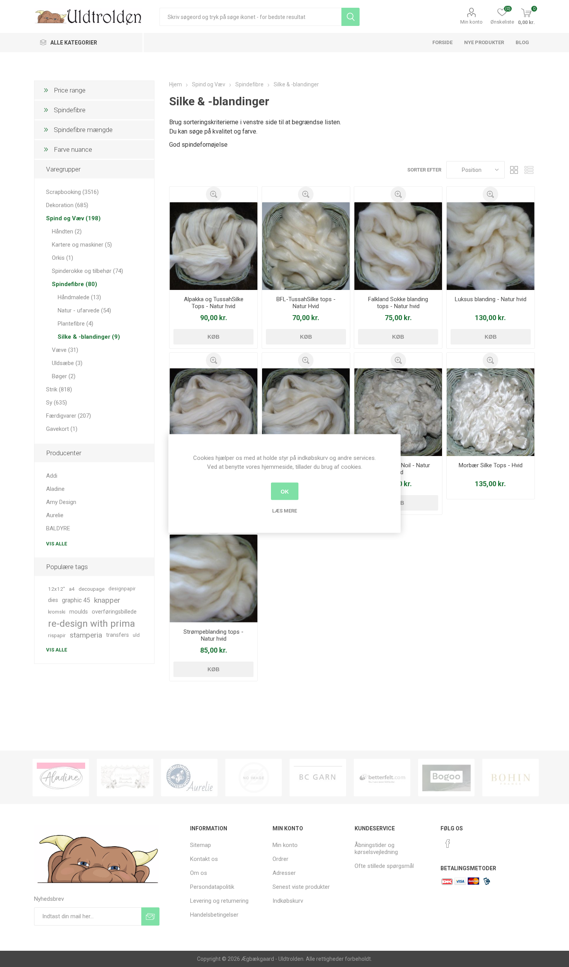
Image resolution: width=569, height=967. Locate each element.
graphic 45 (76, 600)
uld (136, 635)
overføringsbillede (114, 612)
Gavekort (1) (61, 428)
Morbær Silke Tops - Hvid (491, 465)
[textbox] (250, 17)
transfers (117, 635)
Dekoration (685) (67, 205)
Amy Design (61, 502)
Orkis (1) (62, 257)
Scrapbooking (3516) (72, 192)
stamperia (86, 635)
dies (53, 600)
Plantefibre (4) (75, 323)
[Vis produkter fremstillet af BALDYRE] (189, 777)
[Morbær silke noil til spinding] (398, 412)
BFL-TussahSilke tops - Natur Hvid (306, 303)
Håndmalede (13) (79, 297)
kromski (56, 612)
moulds (78, 612)
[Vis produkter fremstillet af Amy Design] (61, 777)
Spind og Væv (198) (73, 218)
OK (285, 491)
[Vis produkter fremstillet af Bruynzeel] (510, 777)
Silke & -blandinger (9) (89, 336)
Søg (350, 17)
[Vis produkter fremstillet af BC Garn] (253, 777)
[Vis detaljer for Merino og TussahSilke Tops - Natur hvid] (306, 412)
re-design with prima (91, 623)
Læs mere (284, 511)
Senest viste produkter (301, 886)
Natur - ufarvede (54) (84, 310)
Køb (213, 337)
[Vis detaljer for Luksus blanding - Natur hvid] (491, 246)
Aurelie (54, 515)
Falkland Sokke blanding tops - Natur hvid (398, 303)
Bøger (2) (63, 376)
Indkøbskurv (288, 900)
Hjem (175, 84)
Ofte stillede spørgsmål (384, 865)
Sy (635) (56, 402)
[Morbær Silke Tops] (491, 412)
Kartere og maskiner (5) (82, 244)
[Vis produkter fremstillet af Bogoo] (382, 777)
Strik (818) (59, 389)
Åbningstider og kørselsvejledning (376, 849)
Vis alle (56, 544)
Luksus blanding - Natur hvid (490, 299)
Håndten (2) (67, 231)
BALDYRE (58, 528)
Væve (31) (65, 349)
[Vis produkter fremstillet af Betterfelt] (318, 777)
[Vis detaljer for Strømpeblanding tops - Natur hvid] (213, 578)
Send (150, 916)
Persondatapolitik (212, 886)
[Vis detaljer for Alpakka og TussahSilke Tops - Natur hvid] (213, 246)
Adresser (284, 872)
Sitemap (200, 845)
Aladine (55, 488)
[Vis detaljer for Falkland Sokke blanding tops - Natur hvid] (398, 246)
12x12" (56, 589)
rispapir (57, 635)
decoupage (92, 589)
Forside (442, 42)
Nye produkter (484, 42)
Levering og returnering (219, 900)
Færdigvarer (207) (68, 415)
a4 (72, 589)
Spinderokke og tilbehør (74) (87, 270)
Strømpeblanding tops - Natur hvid (213, 635)
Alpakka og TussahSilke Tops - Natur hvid (213, 303)
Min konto (471, 22)
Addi (51, 475)
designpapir (121, 589)
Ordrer (280, 859)
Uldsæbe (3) (67, 363)
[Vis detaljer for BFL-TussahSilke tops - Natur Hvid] (306, 246)
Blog (522, 42)
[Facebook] (448, 843)
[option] (61, 777)
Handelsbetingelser (214, 914)
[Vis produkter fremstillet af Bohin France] (446, 777)
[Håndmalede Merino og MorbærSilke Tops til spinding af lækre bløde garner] (213, 412)
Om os (198, 872)
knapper (107, 600)
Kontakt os (204, 859)
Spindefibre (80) (74, 284)
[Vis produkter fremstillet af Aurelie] (125, 777)
